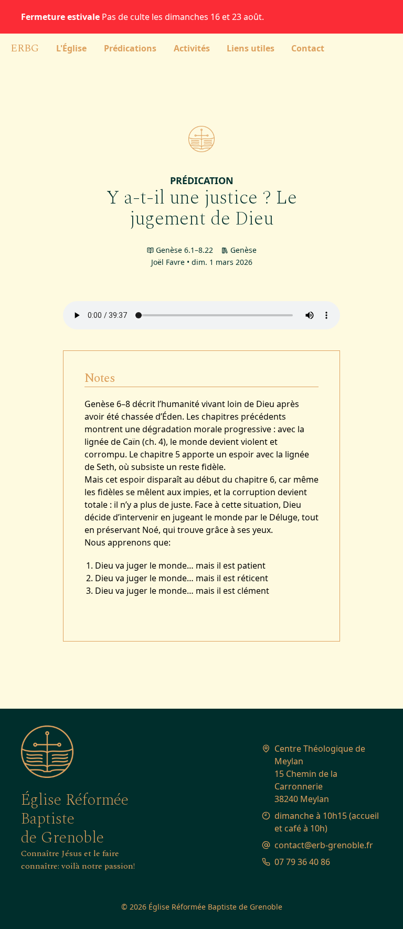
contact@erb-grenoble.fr (323, 845)
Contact (307, 48)
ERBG (24, 48)
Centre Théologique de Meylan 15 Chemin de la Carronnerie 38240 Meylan (320, 774)
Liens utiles (250, 48)
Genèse (243, 250)
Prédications (130, 48)
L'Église (71, 48)
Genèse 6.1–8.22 (184, 250)
